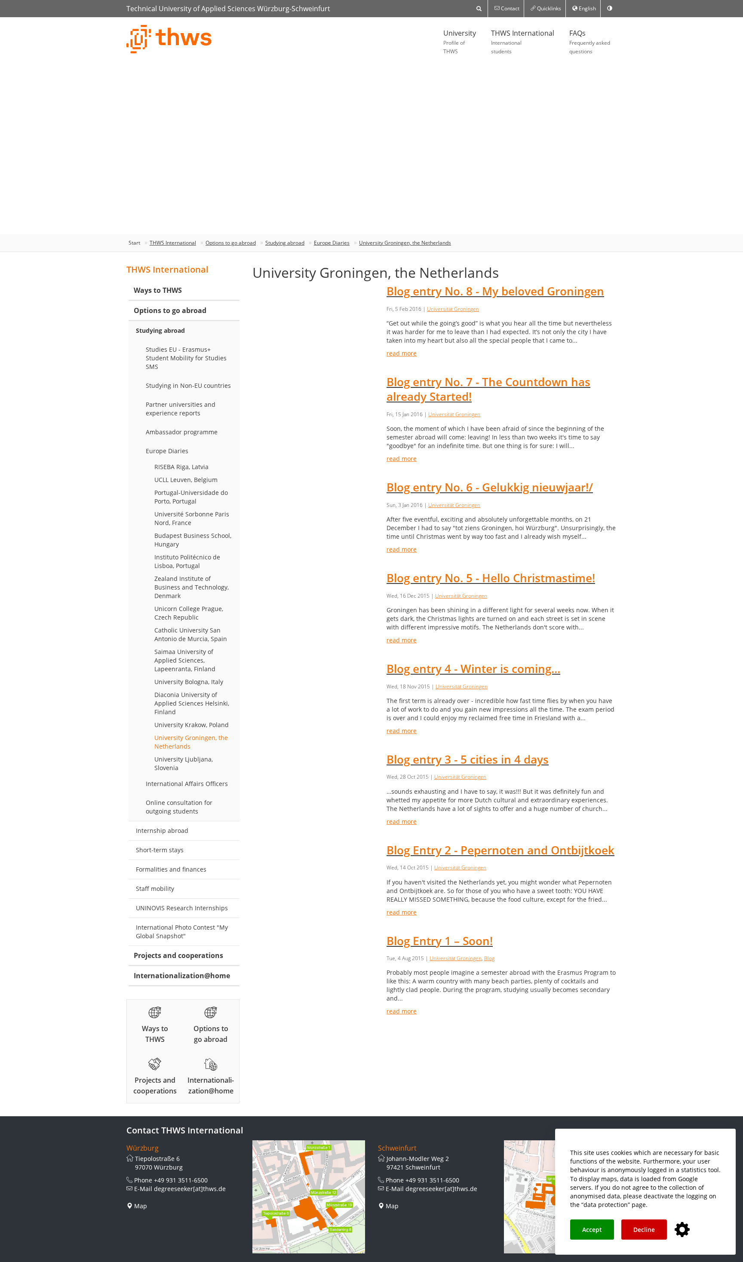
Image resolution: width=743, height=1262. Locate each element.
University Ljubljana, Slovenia (183, 763)
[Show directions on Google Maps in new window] (308, 1196)
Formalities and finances (171, 869)
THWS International (522, 41)
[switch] (610, 8)
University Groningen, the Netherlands (405, 242)
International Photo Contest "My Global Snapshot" (182, 931)
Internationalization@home (182, 975)
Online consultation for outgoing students (179, 806)
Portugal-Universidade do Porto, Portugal (191, 496)
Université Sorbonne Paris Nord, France (191, 518)
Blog (489, 958)
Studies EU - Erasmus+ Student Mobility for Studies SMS (186, 358)
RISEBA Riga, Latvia (181, 467)
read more (402, 353)
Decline (644, 1229)
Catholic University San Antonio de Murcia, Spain (190, 634)
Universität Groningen (453, 309)
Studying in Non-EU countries (188, 385)
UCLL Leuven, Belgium (186, 480)
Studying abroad (284, 242)
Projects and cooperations (178, 955)
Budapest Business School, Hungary (192, 539)
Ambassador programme (182, 432)
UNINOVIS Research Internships (182, 908)
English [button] (586, 8)
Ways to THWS (158, 290)
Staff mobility (155, 888)
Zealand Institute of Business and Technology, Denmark (191, 587)
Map (140, 1206)
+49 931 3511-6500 (181, 1180)
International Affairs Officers (187, 784)
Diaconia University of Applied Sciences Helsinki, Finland (191, 703)
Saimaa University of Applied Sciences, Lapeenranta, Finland (184, 660)
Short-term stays (160, 850)
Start (134, 242)
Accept (592, 1229)
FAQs (589, 41)
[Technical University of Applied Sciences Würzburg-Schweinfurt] (169, 39)
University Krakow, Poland (191, 725)
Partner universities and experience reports (180, 408)
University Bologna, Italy (188, 682)
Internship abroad (162, 830)
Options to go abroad (231, 242)
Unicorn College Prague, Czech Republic (188, 613)
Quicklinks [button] (548, 8)
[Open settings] (682, 1230)
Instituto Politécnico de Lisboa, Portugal (187, 561)
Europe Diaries (332, 242)
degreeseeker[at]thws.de (190, 1189)
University (459, 41)
